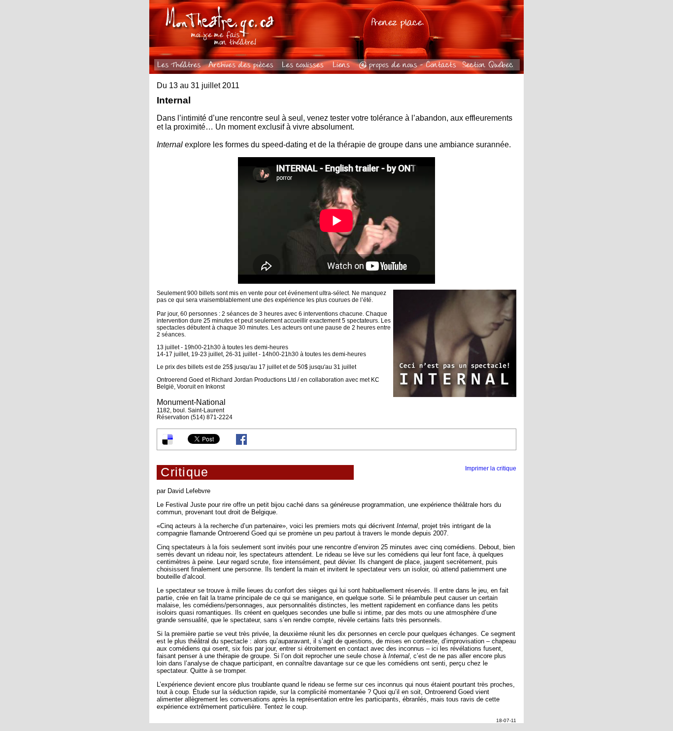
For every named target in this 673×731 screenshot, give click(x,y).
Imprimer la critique (490, 468)
